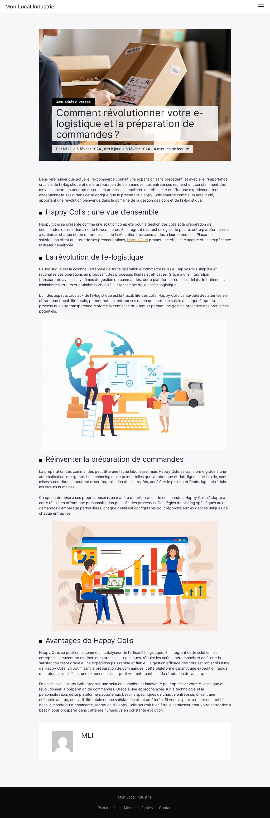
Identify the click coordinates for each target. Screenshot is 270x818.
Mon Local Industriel (30, 6)
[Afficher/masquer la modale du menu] (261, 7)
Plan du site (108, 807)
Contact (166, 807)
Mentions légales (138, 807)
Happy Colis (137, 239)
